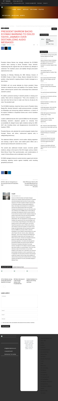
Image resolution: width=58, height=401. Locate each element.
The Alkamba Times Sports (46, 381)
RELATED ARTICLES (6, 267)
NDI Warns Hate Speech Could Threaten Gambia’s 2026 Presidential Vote (48, 86)
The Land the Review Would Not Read (48, 92)
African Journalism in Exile (49, 40)
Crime (42, 363)
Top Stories (33, 9)
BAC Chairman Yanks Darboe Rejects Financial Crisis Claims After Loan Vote (49, 126)
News (19, 9)
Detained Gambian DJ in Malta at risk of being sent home (32, 281)
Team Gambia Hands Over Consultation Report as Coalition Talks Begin (49, 72)
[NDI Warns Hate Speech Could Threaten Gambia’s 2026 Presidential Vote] (19, 274)
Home (14, 9)
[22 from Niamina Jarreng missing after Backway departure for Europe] (6, 274)
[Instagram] (40, 5)
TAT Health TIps (44, 374)
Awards (42, 343)
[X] (53, 5)
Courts (42, 361)
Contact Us (45, 3)
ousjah (4, 44)
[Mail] (45, 5)
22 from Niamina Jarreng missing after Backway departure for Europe (6, 281)
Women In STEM (44, 390)
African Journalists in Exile (19, 3)
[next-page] (4, 287)
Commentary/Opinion (45, 349)
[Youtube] (55, 5)
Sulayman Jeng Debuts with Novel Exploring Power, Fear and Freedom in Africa (48, 147)
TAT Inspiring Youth (45, 377)
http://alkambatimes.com (16, 195)
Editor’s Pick (6, 15)
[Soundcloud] (48, 5)
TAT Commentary (44, 368)
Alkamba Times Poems (45, 358)
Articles (25, 9)
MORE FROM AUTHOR (18, 267)
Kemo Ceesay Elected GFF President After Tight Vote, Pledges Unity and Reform (48, 79)
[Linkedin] (43, 5)
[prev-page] (2, 287)
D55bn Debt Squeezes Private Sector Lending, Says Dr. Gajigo (48, 113)
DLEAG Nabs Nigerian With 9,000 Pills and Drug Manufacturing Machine (48, 108)
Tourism (42, 388)
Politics (41, 9)
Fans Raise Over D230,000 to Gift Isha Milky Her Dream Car (48, 97)
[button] (54, 9)
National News (44, 354)
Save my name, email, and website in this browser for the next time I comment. (19, 322)
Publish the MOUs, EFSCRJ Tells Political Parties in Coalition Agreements (47, 120)
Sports (22, 15)
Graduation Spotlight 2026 (30, 3)
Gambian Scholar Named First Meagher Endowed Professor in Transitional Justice (49, 133)
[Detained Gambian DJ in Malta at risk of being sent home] (32, 274)
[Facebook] (38, 5)
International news (44, 352)
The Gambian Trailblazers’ (46, 386)
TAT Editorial (43, 370)
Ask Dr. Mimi (15, 15)
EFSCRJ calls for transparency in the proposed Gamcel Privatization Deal (9, 183)
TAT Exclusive (43, 372)
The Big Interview (44, 384)
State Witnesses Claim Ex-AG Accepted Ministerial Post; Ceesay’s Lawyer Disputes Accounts (30, 184)
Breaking (42, 345)
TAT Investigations (44, 379)
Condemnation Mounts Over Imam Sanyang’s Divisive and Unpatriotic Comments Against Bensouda (48, 140)
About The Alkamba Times (7, 3)
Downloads (39, 3)
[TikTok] (50, 5)
